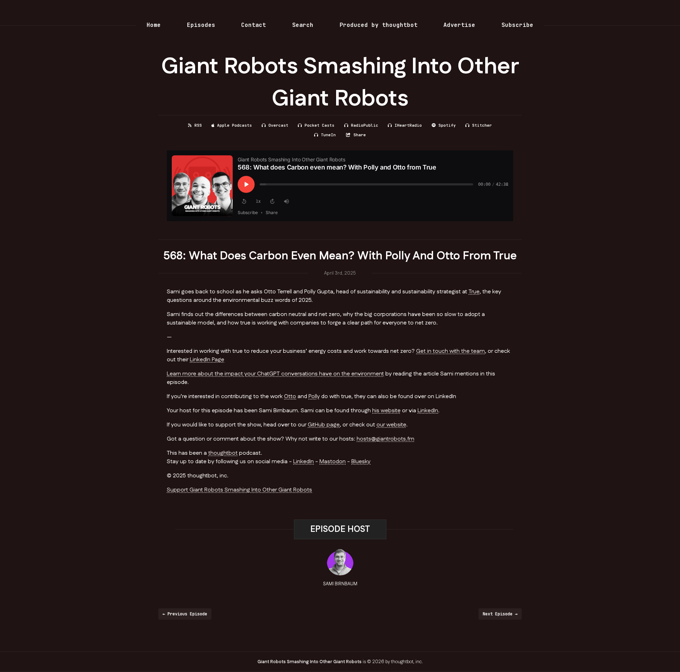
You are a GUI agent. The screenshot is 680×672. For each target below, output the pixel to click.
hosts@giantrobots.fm (385, 439)
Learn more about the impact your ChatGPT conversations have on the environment (275, 374)
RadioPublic (364, 125)
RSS (198, 125)
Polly (314, 396)
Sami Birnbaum (340, 584)
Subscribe (517, 25)
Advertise (459, 25)
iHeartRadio (408, 125)
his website (386, 411)
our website (391, 425)
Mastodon (332, 462)
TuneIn (328, 134)
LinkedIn (428, 411)
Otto (290, 396)
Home (154, 25)
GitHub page (324, 425)
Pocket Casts (319, 125)
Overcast (278, 125)
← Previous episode (185, 614)
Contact (253, 25)
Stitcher (482, 125)
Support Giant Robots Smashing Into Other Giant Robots (239, 490)
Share (359, 134)
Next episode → (500, 614)
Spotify (447, 125)
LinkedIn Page (207, 360)
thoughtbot (223, 453)
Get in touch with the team (450, 351)
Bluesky (360, 462)
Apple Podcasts (234, 125)
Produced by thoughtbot (379, 25)
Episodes (201, 25)
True (474, 292)
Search (302, 25)
